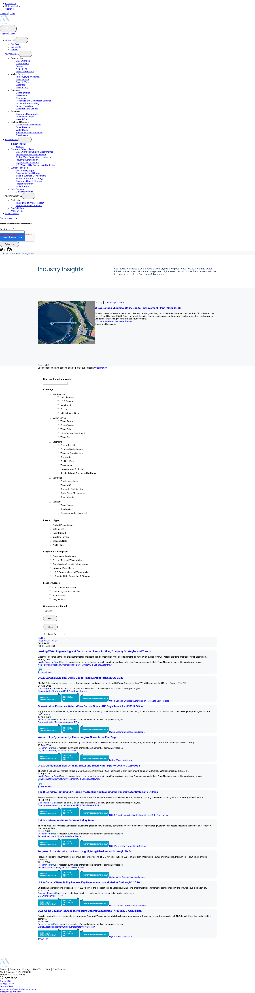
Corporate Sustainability (27, 114)
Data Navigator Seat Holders (66, 591)
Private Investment (25, 116)
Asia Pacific (21, 68)
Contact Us (10, 3)
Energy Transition (24, 106)
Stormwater (21, 98)
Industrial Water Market (27, 159)
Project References (25, 183)
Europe (19, 66)
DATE (41, 638)
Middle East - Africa (78, 664)
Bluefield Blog (17, 208)
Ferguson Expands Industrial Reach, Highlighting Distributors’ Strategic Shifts (85, 851)
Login (12, 13)
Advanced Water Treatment (29, 132)
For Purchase (58, 595)
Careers (14, 49)
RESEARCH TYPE (47, 640)
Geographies (58, 394)
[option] (127, 322)
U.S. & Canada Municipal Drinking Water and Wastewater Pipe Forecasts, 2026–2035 (89, 765)
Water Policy (22, 87)
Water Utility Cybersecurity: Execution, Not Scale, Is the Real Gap (77, 737)
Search (9, 8)
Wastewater (21, 95)
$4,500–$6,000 (45, 786)
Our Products (11, 139)
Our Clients (16, 47)
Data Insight (58, 529)
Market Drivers (59, 418)
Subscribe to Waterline (11, 991)
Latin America (22, 63)
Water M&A (21, 119)
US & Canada (66, 401)
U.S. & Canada (23, 60)
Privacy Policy (7, 983)
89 (47, 939)
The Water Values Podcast (29, 205)
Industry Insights (18, 143)
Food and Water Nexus (71, 449)
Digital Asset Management (28, 124)
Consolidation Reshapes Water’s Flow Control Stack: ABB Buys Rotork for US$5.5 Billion (90, 706)
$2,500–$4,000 (45, 672)
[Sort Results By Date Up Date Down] (54, 634)
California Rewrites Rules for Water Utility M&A (66, 820)
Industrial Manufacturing (27, 103)
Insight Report (59, 533)
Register (4, 13)
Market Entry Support (26, 170)
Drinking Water (23, 92)
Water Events (17, 210)
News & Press (12, 213)
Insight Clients (59, 599)
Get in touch (101, 367)
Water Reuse (22, 130)
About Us (9, 40)
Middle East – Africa (69, 413)
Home (5, 254)
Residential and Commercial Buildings (33, 100)
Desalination (22, 135)
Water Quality (22, 79)
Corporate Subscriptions (22, 149)
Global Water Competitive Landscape (33, 157)
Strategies (57, 477)
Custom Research (19, 167)
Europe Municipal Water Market (31, 154)
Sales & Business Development (31, 175)
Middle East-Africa (25, 71)
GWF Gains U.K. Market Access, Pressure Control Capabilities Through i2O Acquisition (90, 910)
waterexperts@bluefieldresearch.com (18, 989)
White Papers (22, 186)
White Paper (58, 545)
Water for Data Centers (27, 108)
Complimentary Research (64, 587)
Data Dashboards (24, 191)
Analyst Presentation (62, 525)
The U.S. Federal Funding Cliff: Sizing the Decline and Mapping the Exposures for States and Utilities (98, 791)
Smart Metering (23, 127)
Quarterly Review (60, 537)
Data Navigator (12, 6)
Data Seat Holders (160, 700)
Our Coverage (12, 54)
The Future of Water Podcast (30, 202)
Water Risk (21, 84)
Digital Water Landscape (27, 162)
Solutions (56, 501)
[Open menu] (21, 40)
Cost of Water (22, 82)
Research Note (59, 541)
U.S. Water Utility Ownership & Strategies (35, 165)
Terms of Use (6, 986)
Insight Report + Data (48, 662)
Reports (20, 146)
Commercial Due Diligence (28, 173)
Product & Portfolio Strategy (29, 178)
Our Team (15, 44)
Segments (57, 442)
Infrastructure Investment (28, 76)
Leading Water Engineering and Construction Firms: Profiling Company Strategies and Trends (94, 651)
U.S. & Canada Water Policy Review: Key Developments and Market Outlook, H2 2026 (89, 882)
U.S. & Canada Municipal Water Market (34, 151)
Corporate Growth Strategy (29, 181)
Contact (4, 218)
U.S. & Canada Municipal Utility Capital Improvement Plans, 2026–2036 (139, 307)
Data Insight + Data (114, 302)
